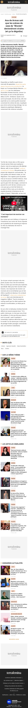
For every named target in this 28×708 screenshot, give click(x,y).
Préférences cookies (21, 694)
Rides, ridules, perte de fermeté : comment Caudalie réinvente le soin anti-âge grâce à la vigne (19, 619)
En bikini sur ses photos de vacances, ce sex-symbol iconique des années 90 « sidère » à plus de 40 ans (18, 392)
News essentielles (21, 346)
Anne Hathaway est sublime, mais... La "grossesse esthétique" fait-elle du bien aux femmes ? (19, 606)
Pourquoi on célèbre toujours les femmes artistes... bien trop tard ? (18, 595)
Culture (13, 14)
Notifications (5, 694)
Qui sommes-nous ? (8, 680)
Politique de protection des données (13, 686)
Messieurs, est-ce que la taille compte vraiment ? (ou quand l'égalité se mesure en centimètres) (19, 584)
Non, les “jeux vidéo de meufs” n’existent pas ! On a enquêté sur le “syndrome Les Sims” (19, 571)
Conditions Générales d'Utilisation (13, 677)
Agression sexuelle (11, 346)
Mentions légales (19, 680)
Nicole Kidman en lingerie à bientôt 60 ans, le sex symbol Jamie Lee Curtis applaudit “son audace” (19, 483)
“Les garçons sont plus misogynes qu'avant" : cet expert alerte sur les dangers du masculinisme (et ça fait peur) (19, 433)
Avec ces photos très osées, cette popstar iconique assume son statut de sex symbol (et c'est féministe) (18, 405)
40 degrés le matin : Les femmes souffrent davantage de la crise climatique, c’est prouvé (17, 631)
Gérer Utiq (12, 694)
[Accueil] (14, 2)
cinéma (7, 348)
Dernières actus (8, 14)
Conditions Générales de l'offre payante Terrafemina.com (14, 689)
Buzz (2, 348)
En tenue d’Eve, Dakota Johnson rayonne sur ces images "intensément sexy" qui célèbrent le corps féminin (19, 496)
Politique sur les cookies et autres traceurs (13, 683)
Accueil (2, 14)
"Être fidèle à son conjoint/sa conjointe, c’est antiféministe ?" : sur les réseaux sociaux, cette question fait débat (18, 527)
